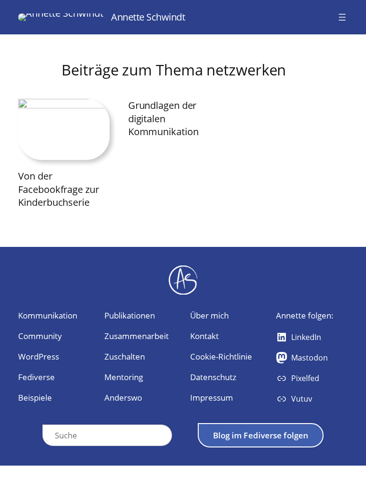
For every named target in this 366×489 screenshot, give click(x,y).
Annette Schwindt (148, 17)
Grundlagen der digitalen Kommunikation (163, 118)
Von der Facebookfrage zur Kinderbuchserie (58, 189)
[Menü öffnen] (342, 17)
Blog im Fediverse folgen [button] (260, 435)
